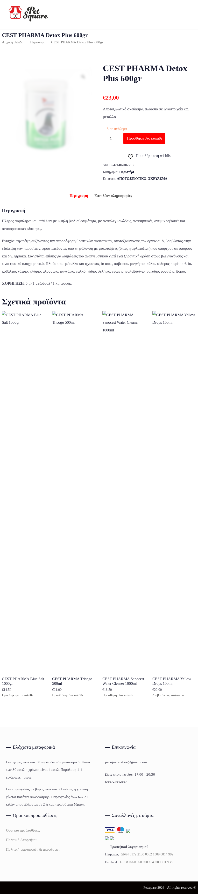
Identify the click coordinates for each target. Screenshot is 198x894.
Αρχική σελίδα (12, 42)
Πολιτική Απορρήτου (21, 840)
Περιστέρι (37, 42)
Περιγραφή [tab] (79, 196)
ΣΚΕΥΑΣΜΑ (157, 179)
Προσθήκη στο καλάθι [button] (17, 695)
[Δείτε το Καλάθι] (185, 15)
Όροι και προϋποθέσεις (23, 830)
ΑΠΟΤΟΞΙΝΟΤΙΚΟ (131, 179)
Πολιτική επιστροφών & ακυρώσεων (33, 849)
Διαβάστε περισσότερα (168, 695)
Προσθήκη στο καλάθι (144, 138)
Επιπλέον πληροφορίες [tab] (113, 196)
